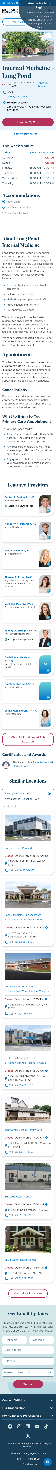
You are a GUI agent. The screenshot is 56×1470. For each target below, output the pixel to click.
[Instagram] (19, 1426)
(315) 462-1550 (24, 1085)
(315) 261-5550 (24, 1013)
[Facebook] (10, 1426)
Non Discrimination (28, 1464)
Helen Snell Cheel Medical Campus (28, 991)
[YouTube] (37, 1426)
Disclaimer (15, 1453)
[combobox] (4, 1372)
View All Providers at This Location (28, 739)
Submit (28, 1384)
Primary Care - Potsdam (19, 986)
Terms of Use (33, 1459)
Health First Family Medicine (21, 1058)
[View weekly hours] (46, 856)
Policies (20, 1459)
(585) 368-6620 (24, 941)
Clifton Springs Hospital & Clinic (27, 1062)
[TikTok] (46, 1426)
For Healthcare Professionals (21, 1415)
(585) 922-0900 (18, 96)
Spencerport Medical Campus (25, 919)
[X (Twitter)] (28, 1435)
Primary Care (17, 21)
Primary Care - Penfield (18, 848)
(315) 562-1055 (24, 1215)
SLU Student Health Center (20, 1259)
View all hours (43, 84)
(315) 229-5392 (24, 1278)
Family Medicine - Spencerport (23, 914)
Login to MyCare (28, 122)
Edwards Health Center (18, 1196)
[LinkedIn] (27, 1426)
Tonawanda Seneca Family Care (23, 1129)
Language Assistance (35, 1453)
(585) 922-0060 (24, 870)
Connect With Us (13, 1400)
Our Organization (13, 1408)
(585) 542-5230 (24, 1152)
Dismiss (40, 27)
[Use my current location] (49, 793)
